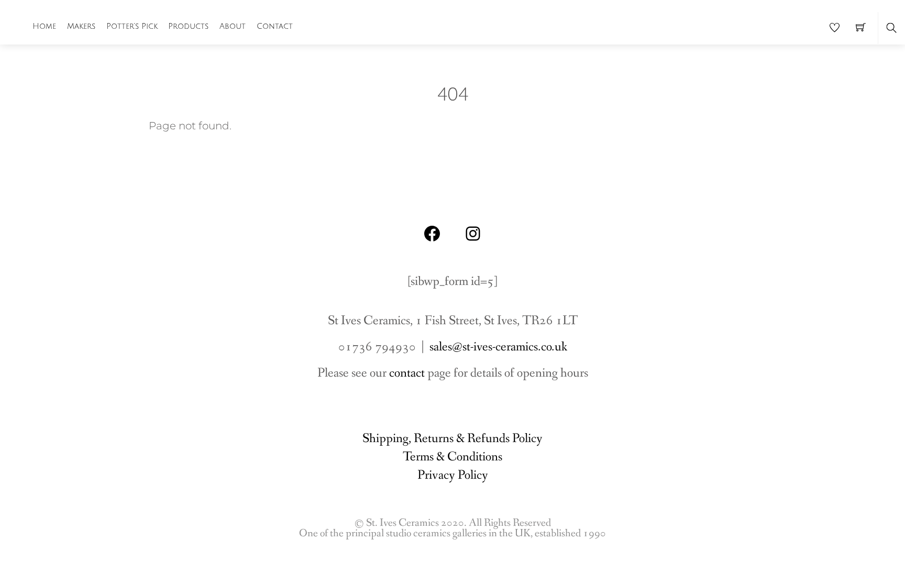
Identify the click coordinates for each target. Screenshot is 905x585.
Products (188, 26)
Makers (81, 26)
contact (407, 373)
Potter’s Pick (132, 26)
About (232, 26)
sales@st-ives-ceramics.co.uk (498, 347)
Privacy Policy (452, 475)
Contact (275, 26)
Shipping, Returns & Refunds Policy (452, 438)
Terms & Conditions (452, 457)
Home (44, 26)
